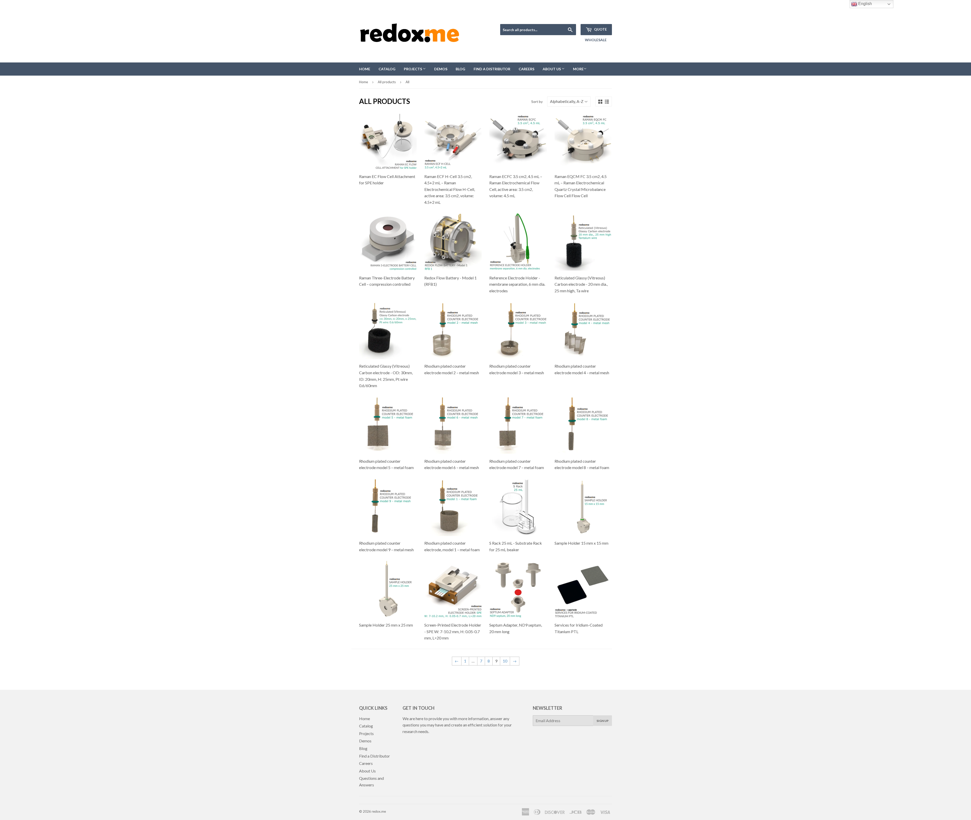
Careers (526, 69)
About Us (552, 69)
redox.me (379, 811)
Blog (460, 69)
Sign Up (603, 721)
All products (387, 82)
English (864, 4)
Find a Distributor (492, 69)
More (578, 69)
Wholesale (596, 40)
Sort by (537, 101)
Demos (440, 69)
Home (364, 69)
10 (505, 660)
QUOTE (600, 29)
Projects (413, 69)
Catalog (387, 69)
